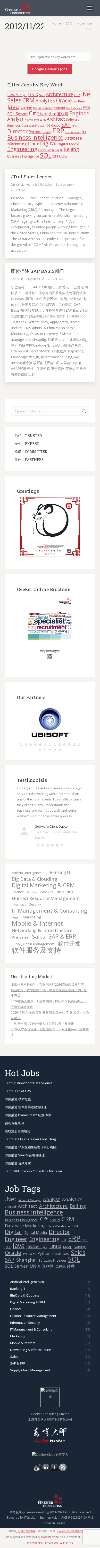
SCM (75, 101)
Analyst (15, 119)
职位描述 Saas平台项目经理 (25, 1143)
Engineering (22, 148)
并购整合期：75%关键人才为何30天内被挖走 (42, 1011)
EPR (84, 132)
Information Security (26, 892)
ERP (58, 130)
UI (61, 150)
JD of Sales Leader (31, 177)
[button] (21, 744)
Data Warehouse (33, 125)
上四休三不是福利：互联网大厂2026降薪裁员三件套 (47, 972)
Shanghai (46, 114)
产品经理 (29, 119)
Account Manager (43, 108)
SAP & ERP (18, 279)
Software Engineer (52, 1248)
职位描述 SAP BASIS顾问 (37, 271)
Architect (56, 119)
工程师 (46, 132)
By (64, 185)
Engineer (80, 113)
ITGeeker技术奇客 (25, 1519)
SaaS (42, 95)
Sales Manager (73, 132)
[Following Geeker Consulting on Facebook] (54, 1458)
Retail (82, 101)
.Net (86, 94)
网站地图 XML (34, 1530)
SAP (66, 124)
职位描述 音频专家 (18, 1151)
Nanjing (26, 107)
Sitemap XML (48, 1505)
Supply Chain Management (33, 932)
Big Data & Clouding (34, 867)
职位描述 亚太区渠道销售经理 (26, 1095)
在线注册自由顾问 (17, 1119)
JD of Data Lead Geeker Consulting (30, 1127)
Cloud (55, 125)
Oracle (64, 100)
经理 (86, 107)
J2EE (55, 156)
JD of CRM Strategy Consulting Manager (33, 1159)
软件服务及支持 (36, 938)
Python (35, 131)
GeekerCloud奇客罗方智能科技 (74, 1519)
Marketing (32, 904)
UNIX (33, 94)
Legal (15, 905)
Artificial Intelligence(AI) (29, 860)
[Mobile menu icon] (90, 8)
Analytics (45, 100)
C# (32, 113)
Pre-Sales (40, 119)
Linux (33, 144)
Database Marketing (25, 1213)
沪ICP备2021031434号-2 (76, 1505)
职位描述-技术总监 (18, 1087)
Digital (48, 143)
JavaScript (17, 94)
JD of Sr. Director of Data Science (28, 1071)
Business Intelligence (35, 137)
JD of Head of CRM (18, 1079)
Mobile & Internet (37, 911)
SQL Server (17, 114)
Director (17, 131)
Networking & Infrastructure (42, 918)
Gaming (32, 880)
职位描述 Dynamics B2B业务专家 (28, 1103)
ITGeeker (30, 1505)
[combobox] (50, 411)
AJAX (74, 125)
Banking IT (60, 860)
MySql (63, 156)
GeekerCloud (88, 1524)
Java (13, 106)
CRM (28, 100)
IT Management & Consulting (49, 898)
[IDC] (50, 739)
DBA (77, 95)
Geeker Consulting (48, 150)
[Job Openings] (63, 1458)
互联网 (62, 114)
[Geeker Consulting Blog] (37, 1458)
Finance (18, 879)
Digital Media (68, 143)
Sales (14, 100)
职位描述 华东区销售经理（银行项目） (32, 1135)
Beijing (71, 149)
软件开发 (69, 931)
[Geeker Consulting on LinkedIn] (46, 1458)
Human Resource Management (46, 886)
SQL (45, 155)
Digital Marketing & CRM (27, 185)
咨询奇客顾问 (14, 1111)
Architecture (59, 94)
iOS (48, 126)
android (59, 108)
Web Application (74, 108)
